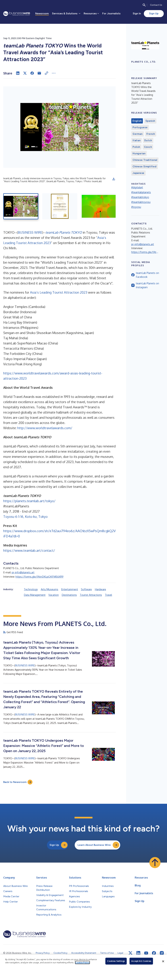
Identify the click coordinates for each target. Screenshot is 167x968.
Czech (148, 147)
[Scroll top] (154, 862)
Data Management (35, 595)
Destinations (69, 595)
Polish (136, 147)
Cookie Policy (82, 962)
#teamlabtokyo (140, 197)
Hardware (100, 589)
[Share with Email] (39, 73)
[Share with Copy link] (46, 73)
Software (86, 589)
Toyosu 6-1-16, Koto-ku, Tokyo (25, 516)
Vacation (53, 595)
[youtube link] (146, 953)
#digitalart (137, 187)
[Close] (163, 961)
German (138, 133)
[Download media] (114, 179)
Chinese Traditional (145, 160)
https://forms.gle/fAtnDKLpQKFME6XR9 (39, 576)
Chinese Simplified (145, 166)
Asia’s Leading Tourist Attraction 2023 (58, 292)
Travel (108, 595)
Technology (31, 589)
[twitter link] (130, 953)
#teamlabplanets (141, 192)
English (137, 120)
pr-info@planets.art (23, 572)
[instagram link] (162, 953)
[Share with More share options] (53, 73)
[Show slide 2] (59, 206)
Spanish (150, 120)
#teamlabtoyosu (141, 202)
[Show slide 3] (98, 206)
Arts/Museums (49, 589)
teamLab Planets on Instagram (147, 285)
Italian (136, 140)
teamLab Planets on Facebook (147, 274)
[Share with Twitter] (25, 73)
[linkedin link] (138, 953)
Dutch (148, 140)
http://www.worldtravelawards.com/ (44, 428)
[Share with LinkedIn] (17, 73)
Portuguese (140, 127)
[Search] (144, 5)
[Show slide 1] (20, 206)
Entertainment (69, 589)
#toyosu (136, 207)
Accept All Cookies (141, 961)
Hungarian (139, 153)
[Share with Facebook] (32, 73)
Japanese (138, 173)
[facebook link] (154, 953)
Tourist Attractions (91, 595)
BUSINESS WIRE (30, 232)
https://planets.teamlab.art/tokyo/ (29, 501)
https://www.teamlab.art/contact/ (29, 550)
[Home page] (16, 13)
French (150, 133)
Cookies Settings (116, 961)
